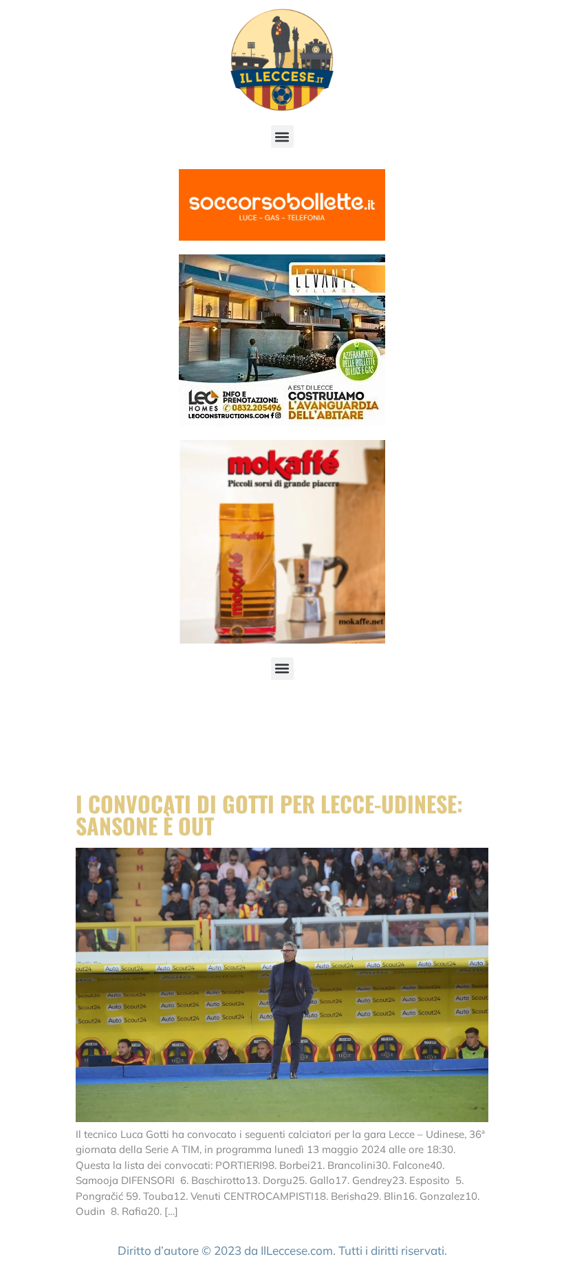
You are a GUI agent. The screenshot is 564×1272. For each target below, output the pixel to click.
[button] (282, 136)
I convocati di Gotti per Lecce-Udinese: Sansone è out (269, 814)
